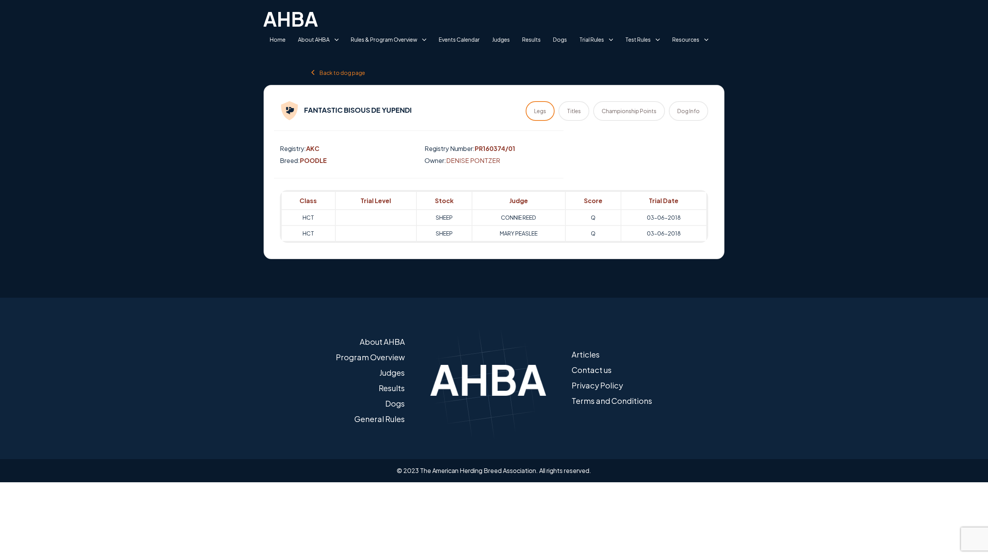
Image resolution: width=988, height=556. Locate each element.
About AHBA (314, 39)
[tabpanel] (494, 216)
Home (278, 39)
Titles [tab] (574, 110)
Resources (685, 39)
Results (531, 39)
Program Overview (370, 357)
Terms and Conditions (612, 400)
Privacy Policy (597, 385)
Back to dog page (342, 72)
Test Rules (638, 39)
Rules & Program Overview (384, 39)
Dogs (560, 39)
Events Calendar (459, 39)
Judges (501, 39)
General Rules (379, 419)
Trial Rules (591, 39)
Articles (586, 354)
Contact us (592, 370)
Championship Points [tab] (629, 110)
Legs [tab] (540, 110)
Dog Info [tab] (688, 110)
